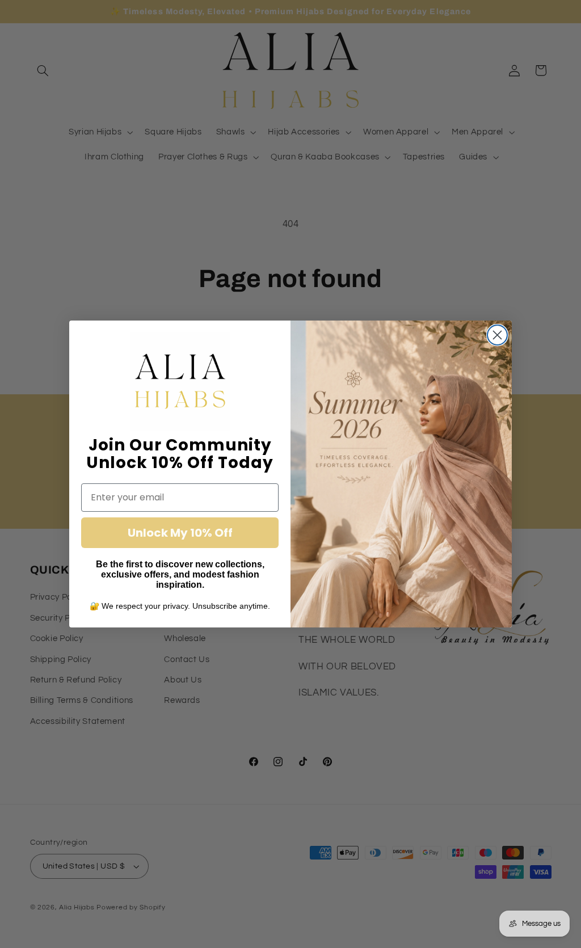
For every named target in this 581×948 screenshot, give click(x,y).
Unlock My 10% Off (180, 533)
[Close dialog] (497, 335)
